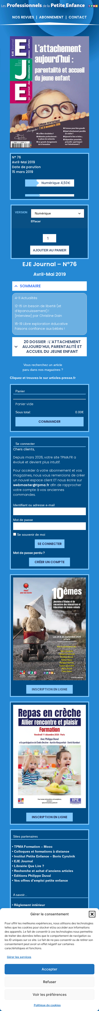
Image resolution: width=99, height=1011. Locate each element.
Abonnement (51, 17)
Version (21, 212)
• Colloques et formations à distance (40, 851)
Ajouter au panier (49, 250)
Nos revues (23, 17)
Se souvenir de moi (30, 534)
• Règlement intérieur (28, 905)
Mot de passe (23, 520)
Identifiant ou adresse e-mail (34, 505)
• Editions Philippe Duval (31, 875)
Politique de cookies (47, 1005)
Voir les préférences (50, 994)
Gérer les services (19, 957)
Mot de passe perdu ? (29, 553)
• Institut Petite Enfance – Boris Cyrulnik (43, 856)
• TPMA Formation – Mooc (32, 846)
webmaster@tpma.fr (31, 485)
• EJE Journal (22, 861)
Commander (49, 421)
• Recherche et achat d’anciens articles (42, 871)
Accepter (49, 969)
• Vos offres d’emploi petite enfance (40, 880)
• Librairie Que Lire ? (28, 866)
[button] (92, 914)
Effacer (36, 221)
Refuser (49, 982)
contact (78, 17)
